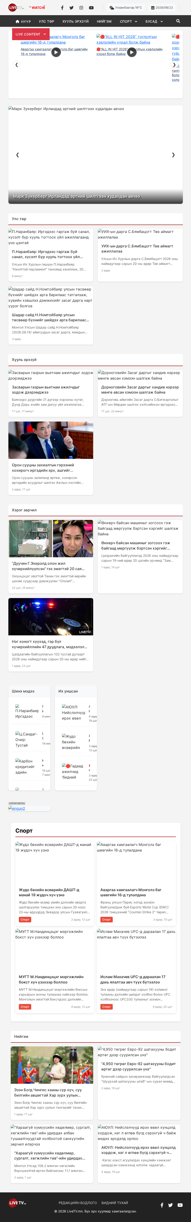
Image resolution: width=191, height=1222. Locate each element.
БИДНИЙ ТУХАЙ (115, 1203)
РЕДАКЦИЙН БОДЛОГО (78, 1203)
